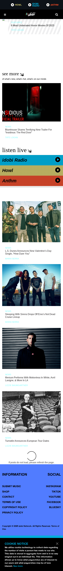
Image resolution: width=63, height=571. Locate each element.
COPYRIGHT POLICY (14, 507)
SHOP (5, 491)
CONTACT (8, 496)
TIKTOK (56, 491)
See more (18, 566)
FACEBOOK (54, 502)
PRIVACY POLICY (12, 512)
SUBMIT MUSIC (11, 486)
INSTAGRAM (53, 486)
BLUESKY (55, 507)
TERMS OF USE (11, 502)
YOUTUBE (55, 496)
